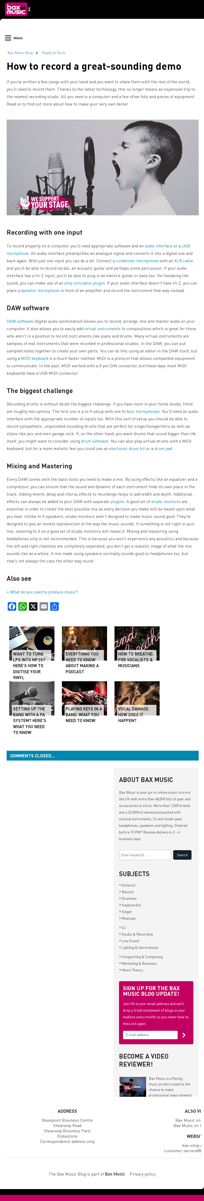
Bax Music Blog (20, 52)
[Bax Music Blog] (18, 17)
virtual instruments (102, 328)
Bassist (126, 891)
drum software (94, 441)
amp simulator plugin (84, 283)
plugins (117, 501)
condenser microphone (137, 260)
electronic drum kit (127, 448)
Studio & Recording (136, 934)
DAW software (20, 321)
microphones (147, 411)
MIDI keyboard (34, 358)
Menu (18, 38)
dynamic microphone (40, 290)
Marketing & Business (138, 963)
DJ (122, 927)
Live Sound (129, 940)
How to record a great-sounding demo (94, 65)
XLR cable (183, 260)
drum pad (163, 448)
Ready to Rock (53, 52)
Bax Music (127, 792)
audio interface (158, 245)
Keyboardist (130, 904)
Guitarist (127, 885)
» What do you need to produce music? (42, 592)
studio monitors (166, 501)
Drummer (128, 898)
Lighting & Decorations (138, 947)
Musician (127, 918)
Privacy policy (142, 1174)
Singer (125, 911)
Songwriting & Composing (141, 956)
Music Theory (131, 969)
